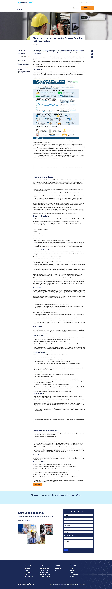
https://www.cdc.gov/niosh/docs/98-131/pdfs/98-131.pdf (45, 481)
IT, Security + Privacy (45, 576)
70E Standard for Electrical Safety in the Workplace (60, 320)
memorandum (40, 306)
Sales (71, 568)
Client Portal (58, 568)
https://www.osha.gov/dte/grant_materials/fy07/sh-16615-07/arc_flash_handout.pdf (61, 476)
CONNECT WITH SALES (87, 8)
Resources (58, 7)
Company (19, 9)
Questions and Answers (38, 302)
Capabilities (38, 7)
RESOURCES (22, 53)
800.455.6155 (76, 9)
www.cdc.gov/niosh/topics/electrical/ (56, 468)
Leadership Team (44, 570)
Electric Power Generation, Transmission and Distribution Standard (60, 291)
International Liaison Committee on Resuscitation (44, 275)
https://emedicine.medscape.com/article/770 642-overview (64, 466)
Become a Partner (74, 574)
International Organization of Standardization (43, 317)
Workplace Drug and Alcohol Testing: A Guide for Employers (24, 72)
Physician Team (44, 572)
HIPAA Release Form (75, 578)
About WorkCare (44, 568)
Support (82, 2)
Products (20, 7)
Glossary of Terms (45, 574)
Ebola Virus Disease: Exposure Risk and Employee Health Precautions (24, 64)
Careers (88, 2)
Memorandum (37, 304)
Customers (48, 7)
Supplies (72, 576)
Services (29, 7)
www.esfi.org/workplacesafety (64, 464)
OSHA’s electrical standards (38, 290)
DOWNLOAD (38, 484)
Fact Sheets (22, 50)
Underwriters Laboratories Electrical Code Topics (44, 322)
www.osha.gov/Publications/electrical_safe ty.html (59, 474)
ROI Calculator (29, 576)
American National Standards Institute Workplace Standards (46, 314)
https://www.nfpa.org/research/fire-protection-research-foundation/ (53, 472)
